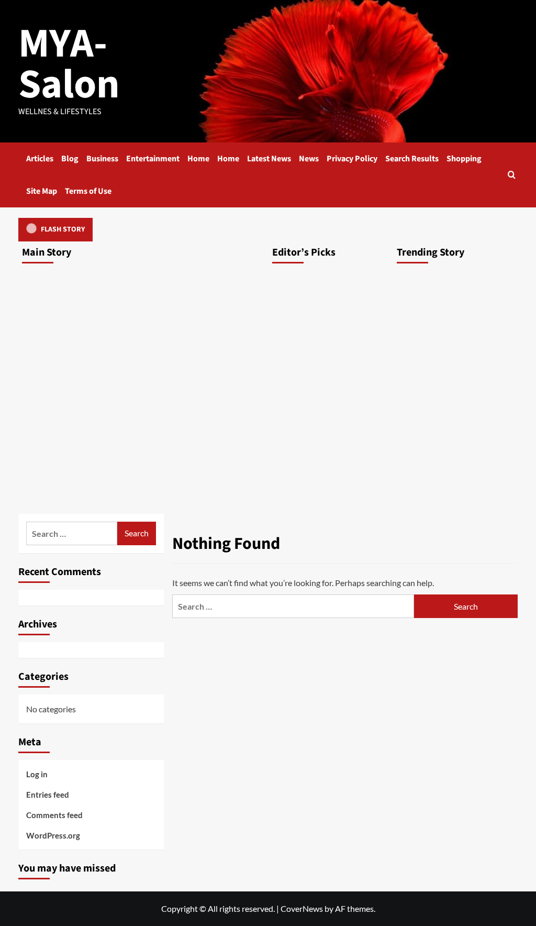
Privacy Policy (352, 158)
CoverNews (302, 908)
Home (198, 158)
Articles (39, 158)
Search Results (412, 158)
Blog (70, 158)
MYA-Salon (69, 64)
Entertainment (153, 158)
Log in (37, 774)
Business (102, 158)
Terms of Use (88, 191)
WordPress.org (53, 835)
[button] (511, 175)
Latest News (269, 158)
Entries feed (47, 794)
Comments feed (54, 815)
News (309, 158)
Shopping (464, 158)
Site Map (41, 191)
